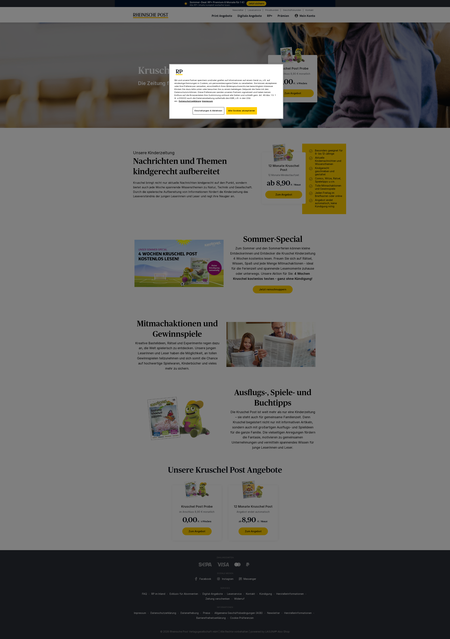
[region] (226, 91)
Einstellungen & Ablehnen (208, 110)
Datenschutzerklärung (190, 101)
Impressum (207, 101)
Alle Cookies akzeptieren (241, 110)
